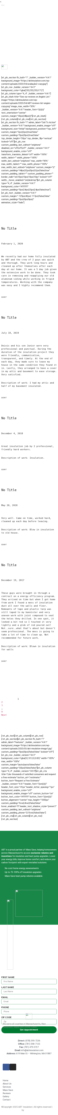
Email (4, 997)
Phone (5, 1007)
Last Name (7, 987)
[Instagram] (12, 1067)
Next (4, 715)
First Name (8, 977)
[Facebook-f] (6, 1067)
